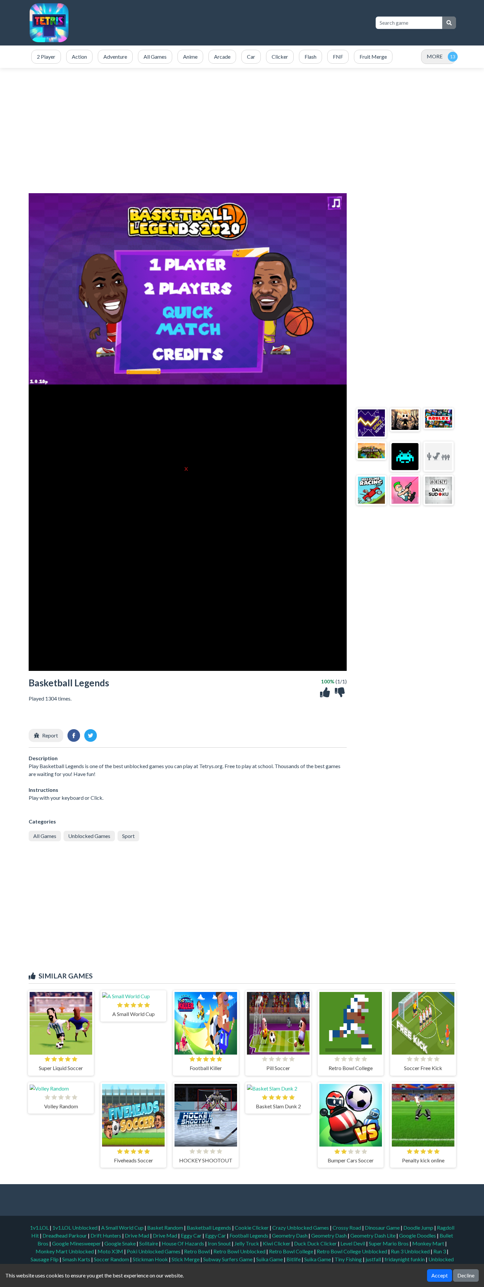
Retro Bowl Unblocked (239, 1251)
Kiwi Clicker (277, 1243)
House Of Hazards (183, 1243)
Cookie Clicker (252, 1227)
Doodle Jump (418, 1227)
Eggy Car (191, 1235)
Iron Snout (220, 1243)
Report (50, 735)
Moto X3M (110, 1251)
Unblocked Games (89, 836)
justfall (373, 1259)
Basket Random (165, 1227)
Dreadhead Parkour (65, 1235)
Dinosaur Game (383, 1227)
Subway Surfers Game (228, 1259)
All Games (44, 836)
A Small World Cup (123, 1227)
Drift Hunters (106, 1235)
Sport (128, 836)
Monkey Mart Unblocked (65, 1251)
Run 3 (440, 1251)
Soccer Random (112, 1259)
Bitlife (294, 1259)
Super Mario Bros (389, 1243)
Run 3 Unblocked (411, 1251)
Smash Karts (76, 1259)
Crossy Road (347, 1227)
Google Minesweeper (77, 1243)
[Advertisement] (249, 23)
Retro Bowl (197, 1251)
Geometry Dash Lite (373, 1235)
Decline (465, 1275)
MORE (435, 56)
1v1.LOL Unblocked (75, 1227)
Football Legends (249, 1235)
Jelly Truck (247, 1243)
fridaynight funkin (405, 1259)
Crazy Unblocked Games (301, 1227)
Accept (439, 1275)
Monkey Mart (428, 1243)
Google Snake (120, 1243)
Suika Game (270, 1259)
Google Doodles (418, 1235)
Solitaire (149, 1243)
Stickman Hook (151, 1259)
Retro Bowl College (291, 1251)
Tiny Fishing (349, 1259)
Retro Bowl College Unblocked (352, 1251)
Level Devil (353, 1243)
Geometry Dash (290, 1235)
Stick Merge (186, 1259)
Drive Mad (137, 1235)
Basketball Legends (209, 1227)
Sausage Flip (45, 1259)
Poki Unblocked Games (154, 1251)
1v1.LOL (40, 1227)
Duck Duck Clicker (316, 1243)
